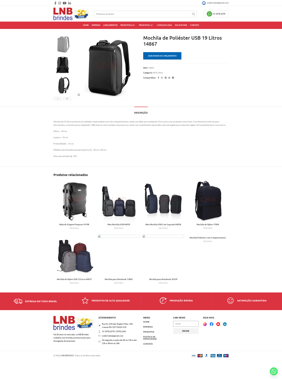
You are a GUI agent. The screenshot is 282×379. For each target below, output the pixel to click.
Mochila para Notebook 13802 (119, 279)
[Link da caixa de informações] (35, 301)
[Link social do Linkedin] (69, 3)
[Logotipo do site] (71, 13)
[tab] (141, 111)
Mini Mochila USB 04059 (119, 224)
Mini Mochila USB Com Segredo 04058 (163, 224)
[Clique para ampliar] (78, 95)
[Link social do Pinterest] (166, 78)
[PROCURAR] (193, 14)
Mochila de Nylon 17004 (208, 224)
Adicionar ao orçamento (162, 55)
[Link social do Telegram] (173, 78)
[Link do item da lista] (118, 331)
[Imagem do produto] (74, 201)
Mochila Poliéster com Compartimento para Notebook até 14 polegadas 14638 (208, 239)
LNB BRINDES (67, 355)
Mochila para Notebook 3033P (163, 279)
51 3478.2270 (219, 14)
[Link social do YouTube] (64, 3)
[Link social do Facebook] (55, 3)
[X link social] (162, 78)
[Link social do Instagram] (59, 3)
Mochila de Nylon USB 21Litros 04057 (74, 279)
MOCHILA (158, 72)
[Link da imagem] (73, 322)
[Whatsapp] (274, 371)
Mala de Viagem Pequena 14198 (74, 224)
